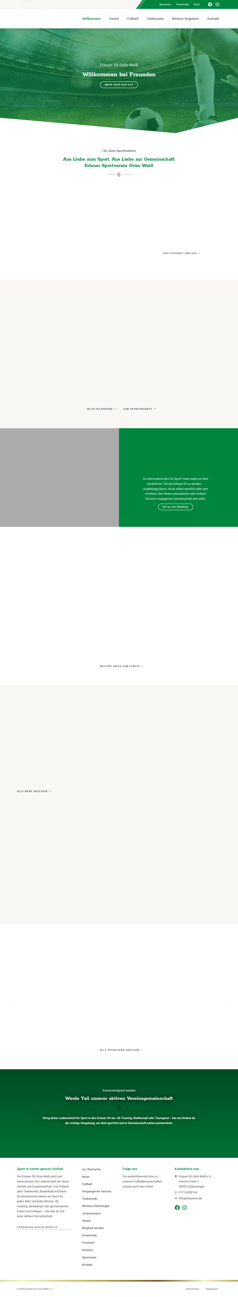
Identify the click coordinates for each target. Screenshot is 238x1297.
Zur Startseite (91, 1169)
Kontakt (213, 19)
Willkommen (91, 19)
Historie (87, 1250)
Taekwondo (155, 19)
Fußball (132, 19)
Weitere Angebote (185, 19)
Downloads (182, 4)
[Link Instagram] (217, 4)
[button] (11, 1003)
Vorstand (88, 1242)
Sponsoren (165, 4)
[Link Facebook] (210, 4)
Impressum (212, 1289)
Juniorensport (91, 1213)
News (86, 1176)
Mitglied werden (93, 1228)
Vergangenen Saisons (97, 1191)
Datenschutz (192, 1289)
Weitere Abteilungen (96, 1206)
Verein (114, 19)
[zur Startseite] (30, 18)
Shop (197, 4)
